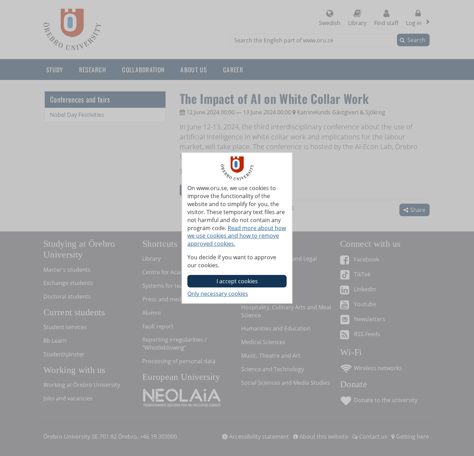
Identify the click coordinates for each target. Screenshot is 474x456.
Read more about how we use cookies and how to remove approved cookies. (236, 236)
